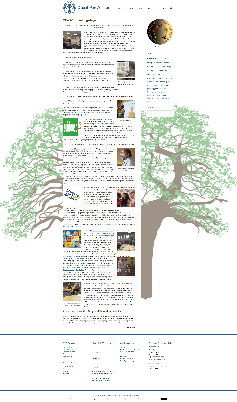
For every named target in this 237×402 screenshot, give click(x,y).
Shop (148, 8)
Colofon (123, 347)
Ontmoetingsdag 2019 (78, 115)
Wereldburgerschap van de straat (74, 258)
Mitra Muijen (70, 112)
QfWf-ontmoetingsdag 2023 (95, 187)
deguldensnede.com (69, 256)
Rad (119, 8)
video (85, 92)
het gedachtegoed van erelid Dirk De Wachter (87, 76)
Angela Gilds (80, 270)
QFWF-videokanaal (69, 366)
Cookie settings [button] (153, 399)
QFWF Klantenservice (127, 352)
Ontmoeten (69, 25)
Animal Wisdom (75, 149)
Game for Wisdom (69, 352)
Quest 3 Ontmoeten (160, 47)
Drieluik (90, 203)
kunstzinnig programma (79, 165)
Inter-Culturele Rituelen (113, 323)
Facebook (66, 369)
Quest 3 (140, 8)
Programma (123, 137)
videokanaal (103, 112)
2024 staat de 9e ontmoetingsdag (102, 231)
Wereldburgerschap (69, 318)
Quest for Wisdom (69, 354)
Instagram (66, 373)
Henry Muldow (99, 263)
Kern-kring (116, 25)
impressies (95, 181)
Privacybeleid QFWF (126, 358)
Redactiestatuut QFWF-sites (130, 349)
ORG (155, 8)
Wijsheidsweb (113, 90)
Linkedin (66, 371)
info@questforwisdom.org (157, 359)
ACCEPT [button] (164, 399)
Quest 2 (132, 8)
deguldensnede (85, 323)
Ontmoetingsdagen (82, 25)
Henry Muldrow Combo (92, 277)
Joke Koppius (90, 261)
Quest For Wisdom (94, 7)
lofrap (67, 265)
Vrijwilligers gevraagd (127, 361)
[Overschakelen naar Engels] (171, 7)
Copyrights (124, 354)
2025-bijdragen (98, 321)
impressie (83, 158)
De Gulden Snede (68, 349)
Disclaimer (123, 356)
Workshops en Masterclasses (101, 25)
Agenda (163, 8)
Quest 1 (124, 8)
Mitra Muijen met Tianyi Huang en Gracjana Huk (99, 235)
